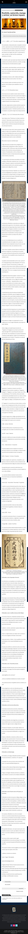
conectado (13, 898)
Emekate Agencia (7, 931)
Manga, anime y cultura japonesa (8, 10)
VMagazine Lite (14, 932)
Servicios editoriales (19, 10)
